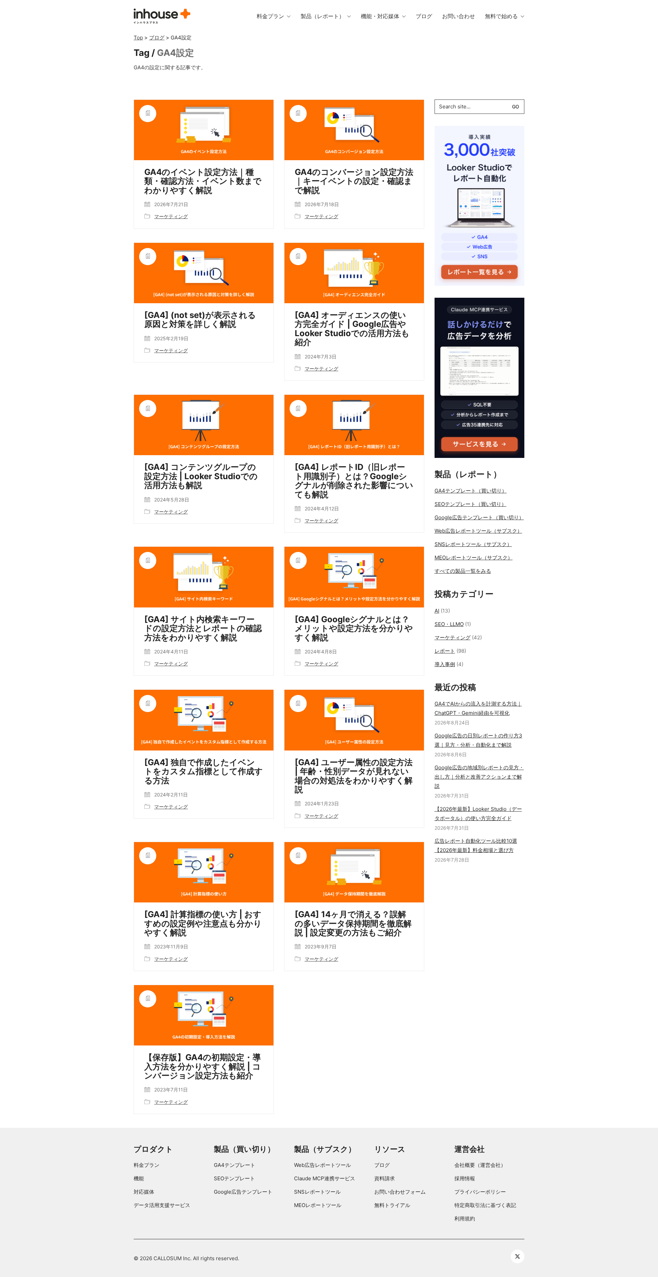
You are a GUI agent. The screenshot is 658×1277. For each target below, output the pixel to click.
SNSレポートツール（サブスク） (473, 544)
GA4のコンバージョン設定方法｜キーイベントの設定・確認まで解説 (354, 181)
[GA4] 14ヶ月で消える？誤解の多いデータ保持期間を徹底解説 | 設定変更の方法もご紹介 (353, 923)
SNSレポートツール (317, 1192)
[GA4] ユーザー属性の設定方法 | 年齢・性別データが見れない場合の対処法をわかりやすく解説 (354, 776)
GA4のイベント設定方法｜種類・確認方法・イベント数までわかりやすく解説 (202, 181)
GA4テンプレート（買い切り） (471, 490)
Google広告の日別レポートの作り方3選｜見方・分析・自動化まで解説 (478, 740)
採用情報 (464, 1178)
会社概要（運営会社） (480, 1165)
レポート (445, 651)
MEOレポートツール (317, 1205)
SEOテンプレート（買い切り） (471, 504)
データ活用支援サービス (162, 1205)
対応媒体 (144, 1192)
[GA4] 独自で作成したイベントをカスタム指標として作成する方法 (203, 771)
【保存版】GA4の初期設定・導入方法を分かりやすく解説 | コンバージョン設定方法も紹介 (202, 1066)
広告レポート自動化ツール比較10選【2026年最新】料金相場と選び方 (476, 845)
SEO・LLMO (449, 624)
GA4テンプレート (234, 1165)
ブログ (382, 1165)
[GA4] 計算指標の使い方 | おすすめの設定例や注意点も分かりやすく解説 (203, 923)
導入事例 (445, 664)
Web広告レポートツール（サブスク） (478, 531)
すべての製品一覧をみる (463, 571)
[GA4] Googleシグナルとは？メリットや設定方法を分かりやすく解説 (354, 628)
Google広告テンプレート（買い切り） (479, 517)
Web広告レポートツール (322, 1165)
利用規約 (464, 1218)
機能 (139, 1178)
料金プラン (146, 1165)
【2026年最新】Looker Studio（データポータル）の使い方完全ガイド (478, 813)
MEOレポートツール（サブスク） (474, 557)
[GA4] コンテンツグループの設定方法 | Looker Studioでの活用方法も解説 (201, 476)
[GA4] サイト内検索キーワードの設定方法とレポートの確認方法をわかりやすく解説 (203, 628)
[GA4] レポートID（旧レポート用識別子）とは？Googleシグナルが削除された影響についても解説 (354, 481)
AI (437, 610)
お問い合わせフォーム (400, 1192)
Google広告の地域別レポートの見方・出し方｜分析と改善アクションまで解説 (479, 776)
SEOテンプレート (234, 1178)
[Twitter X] (517, 1256)
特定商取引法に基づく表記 (485, 1205)
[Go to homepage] (162, 16)
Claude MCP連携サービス (324, 1178)
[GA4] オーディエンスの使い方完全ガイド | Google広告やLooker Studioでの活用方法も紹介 (352, 329)
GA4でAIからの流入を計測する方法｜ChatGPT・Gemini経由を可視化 (478, 708)
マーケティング (171, 216)
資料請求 (384, 1178)
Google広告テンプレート (243, 1192)
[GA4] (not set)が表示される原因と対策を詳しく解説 (200, 320)
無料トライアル (392, 1205)
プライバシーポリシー (480, 1192)
